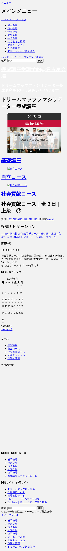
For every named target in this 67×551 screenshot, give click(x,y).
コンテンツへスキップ (13, 19)
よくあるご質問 (16, 41)
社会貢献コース (18, 194)
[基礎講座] (34, 152)
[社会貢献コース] (17, 185)
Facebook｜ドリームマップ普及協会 (27, 502)
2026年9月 (6, 329)
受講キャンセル (16, 44)
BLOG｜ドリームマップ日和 (23, 499)
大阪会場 (12, 35)
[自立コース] (14, 168)
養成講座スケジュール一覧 (22, 476)
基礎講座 (11, 160)
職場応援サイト (16, 495)
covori (50, 219)
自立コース (13, 177)
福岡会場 (12, 38)
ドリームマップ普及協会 (21, 51)
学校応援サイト (16, 492)
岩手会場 (12, 25)
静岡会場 (12, 31)
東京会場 (12, 28)
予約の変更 (13, 48)
